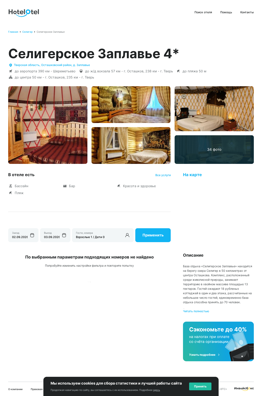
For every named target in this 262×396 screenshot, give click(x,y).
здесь (156, 390)
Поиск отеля (203, 12)
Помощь (226, 12)
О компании (15, 389)
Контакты (247, 12)
